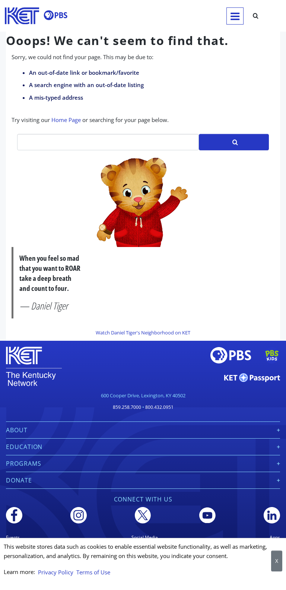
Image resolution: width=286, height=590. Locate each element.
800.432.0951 (159, 407)
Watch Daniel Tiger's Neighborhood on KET (143, 332)
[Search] (255, 16)
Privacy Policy (55, 572)
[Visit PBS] (55, 15)
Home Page (66, 120)
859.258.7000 (127, 407)
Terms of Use (93, 572)
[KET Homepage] (22, 15)
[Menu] (235, 16)
